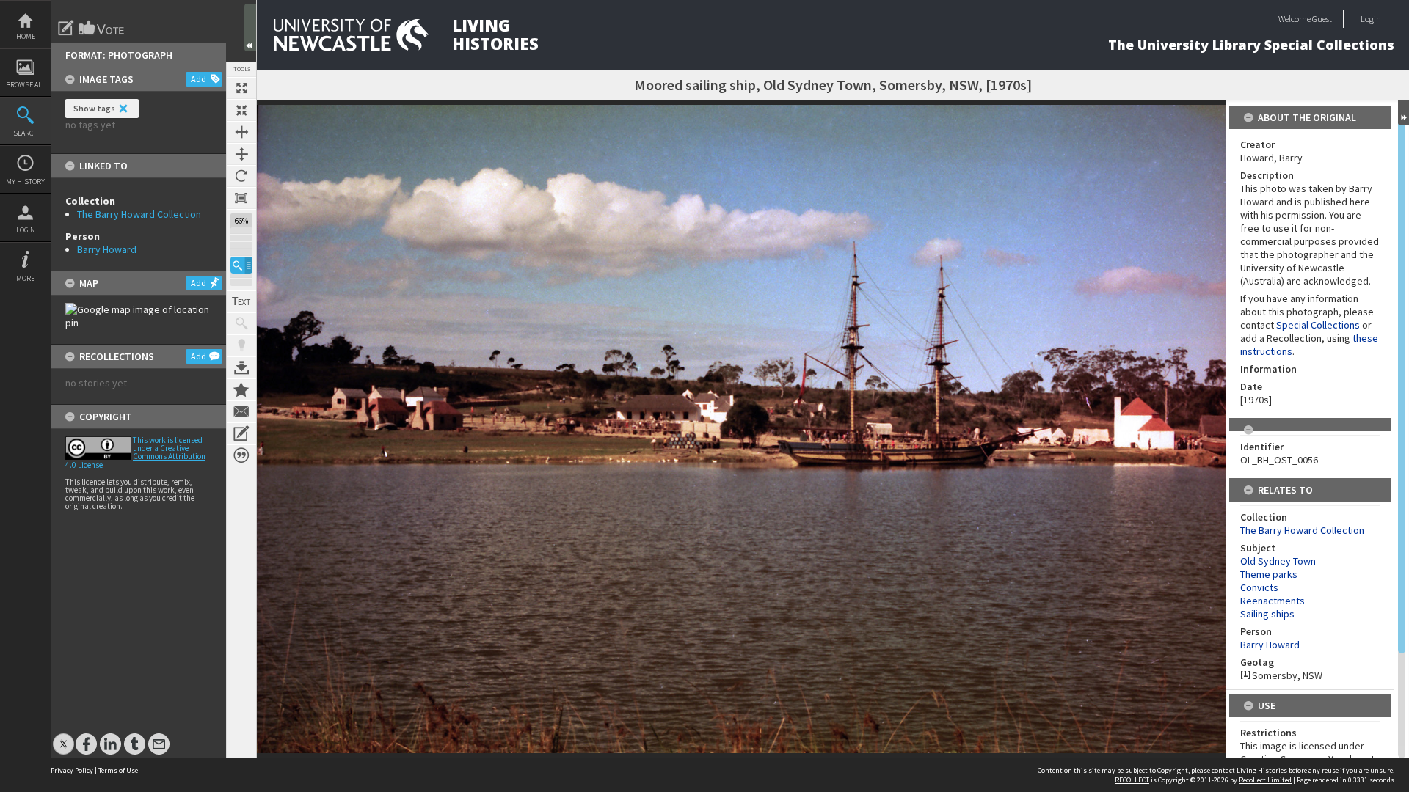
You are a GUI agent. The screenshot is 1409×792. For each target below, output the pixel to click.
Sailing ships (1267, 613)
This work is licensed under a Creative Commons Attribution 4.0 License (135, 452)
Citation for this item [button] (241, 455)
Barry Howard (106, 249)
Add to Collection (241, 389)
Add (198, 78)
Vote (102, 28)
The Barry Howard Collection (139, 214)
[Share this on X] (63, 736)
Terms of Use (118, 770)
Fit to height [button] (241, 154)
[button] (241, 265)
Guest (1322, 18)
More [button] (25, 278)
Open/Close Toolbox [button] (250, 27)
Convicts (1259, 587)
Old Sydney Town (1278, 561)
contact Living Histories (1249, 770)
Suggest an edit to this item (66, 28)
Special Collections (1318, 324)
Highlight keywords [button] (241, 345)
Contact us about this (241, 411)
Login (25, 230)
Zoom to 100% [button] (241, 198)
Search (25, 133)
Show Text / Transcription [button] (241, 301)
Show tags (94, 108)
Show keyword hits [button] (241, 323)
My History (25, 181)
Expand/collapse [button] (1403, 112)
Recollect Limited (1265, 780)
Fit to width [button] (241, 132)
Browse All (25, 84)
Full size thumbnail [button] (241, 88)
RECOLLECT (1132, 780)
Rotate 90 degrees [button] (241, 176)
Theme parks (1268, 574)
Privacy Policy (72, 770)
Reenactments (1272, 600)
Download (241, 367)
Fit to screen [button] (241, 110)
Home (25, 36)
